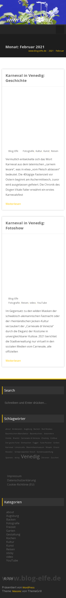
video (33, 302)
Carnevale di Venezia (30, 438)
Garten (10, 531)
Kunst (46, 151)
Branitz (16, 438)
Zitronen (45, 457)
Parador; (9, 452)
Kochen (11, 538)
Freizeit (11, 527)
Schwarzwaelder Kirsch (25, 452)
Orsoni (56, 447)
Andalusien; (17, 429)
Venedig (30, 456)
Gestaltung (13, 534)
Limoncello (20, 447)
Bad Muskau (47, 429)
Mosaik (49, 447)
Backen (37, 429)
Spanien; (9, 457)
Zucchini (55, 457)
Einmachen (26, 443)
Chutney (45, 438)
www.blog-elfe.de (27, 19)
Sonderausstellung (45, 452)
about (8, 429)
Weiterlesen (13, 204)
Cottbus (53, 438)
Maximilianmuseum (35, 447)
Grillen (56, 443)
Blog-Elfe (13, 151)
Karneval (9, 447)
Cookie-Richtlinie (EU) (20, 484)
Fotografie (28, 151)
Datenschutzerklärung (21, 480)
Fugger (36, 443)
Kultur (39, 151)
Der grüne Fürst (12, 443)
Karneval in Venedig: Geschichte (25, 78)
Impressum (14, 476)
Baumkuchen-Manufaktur (16, 433)
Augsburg (28, 429)
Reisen (54, 151)
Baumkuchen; (36, 433)
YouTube (42, 302)
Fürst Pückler (46, 443)
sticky (17, 457)
